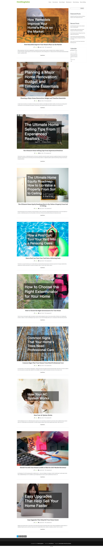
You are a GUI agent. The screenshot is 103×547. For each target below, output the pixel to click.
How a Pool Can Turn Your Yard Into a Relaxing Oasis (43, 258)
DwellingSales (23, 2)
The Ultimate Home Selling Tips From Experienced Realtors (43, 150)
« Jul (71, 61)
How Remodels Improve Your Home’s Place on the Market (43, 44)
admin (36, 47)
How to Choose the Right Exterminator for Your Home (43, 310)
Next (25, 536)
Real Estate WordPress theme (65, 543)
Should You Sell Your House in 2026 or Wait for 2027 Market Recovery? (43, 467)
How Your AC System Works (43, 415)
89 (22, 536)
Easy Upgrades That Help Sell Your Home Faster (43, 520)
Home (50, 2)
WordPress (51, 543)
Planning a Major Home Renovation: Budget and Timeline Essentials (43, 98)
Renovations (55, 2)
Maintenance (69, 2)
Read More (42, 55)
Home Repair (62, 2)
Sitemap (51, 546)
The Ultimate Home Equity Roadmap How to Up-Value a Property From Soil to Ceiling (43, 205)
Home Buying (76, 2)
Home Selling (83, 2)
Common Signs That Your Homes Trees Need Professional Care (43, 363)
